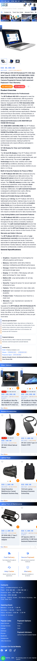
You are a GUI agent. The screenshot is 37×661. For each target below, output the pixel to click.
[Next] (35, 408)
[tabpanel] (18, 40)
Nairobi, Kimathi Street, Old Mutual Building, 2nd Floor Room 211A (18, 598)
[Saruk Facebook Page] (2, 650)
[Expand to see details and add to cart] (17, 388)
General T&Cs (29, 12)
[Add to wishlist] (2, 369)
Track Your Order (17, 12)
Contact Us (7, 12)
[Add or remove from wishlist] (28, 86)
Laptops (3, 628)
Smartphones (4, 638)
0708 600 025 (15, 1)
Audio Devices (5, 623)
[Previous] (30, 408)
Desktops (3, 631)
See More (4, 408)
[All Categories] (2, 12)
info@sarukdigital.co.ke (14, 587)
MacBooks (4, 636)
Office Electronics (6, 641)
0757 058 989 (17, 592)
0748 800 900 (5, 1)
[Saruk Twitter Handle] (6, 650)
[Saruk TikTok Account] (15, 650)
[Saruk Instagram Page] (10, 650)
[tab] (4, 61)
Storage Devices (5, 626)
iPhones (3, 633)
